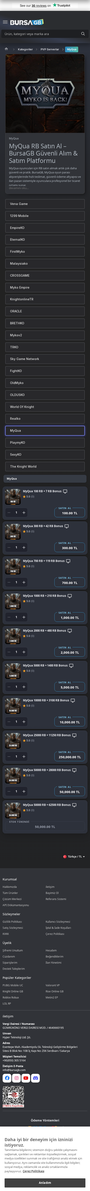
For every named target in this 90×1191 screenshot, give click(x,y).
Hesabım (51, 950)
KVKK (6, 934)
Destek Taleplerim (14, 969)
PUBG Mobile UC (13, 985)
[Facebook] (7, 1078)
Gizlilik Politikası (12, 922)
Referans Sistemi (56, 899)
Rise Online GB (55, 991)
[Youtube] (25, 1078)
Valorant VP (53, 985)
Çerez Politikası (55, 934)
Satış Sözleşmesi (13, 928)
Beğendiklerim (54, 956)
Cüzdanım (9, 956)
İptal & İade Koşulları (58, 928)
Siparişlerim (10, 962)
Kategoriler (25, 49)
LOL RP (7, 1003)
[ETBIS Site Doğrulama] (42, 1096)
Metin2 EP (52, 997)
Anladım (45, 1183)
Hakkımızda (10, 887)
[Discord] (35, 1078)
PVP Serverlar (50, 49)
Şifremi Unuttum (13, 950)
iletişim (50, 887)
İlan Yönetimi (53, 962)
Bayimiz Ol (52, 893)
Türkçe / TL (75, 856)
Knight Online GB (13, 991)
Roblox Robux (11, 997)
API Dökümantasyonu (16, 905)
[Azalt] (9, 512)
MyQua (71, 49)
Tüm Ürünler (10, 893)
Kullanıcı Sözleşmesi (58, 922)
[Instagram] (16, 1078)
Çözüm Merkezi (12, 899)
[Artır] (24, 512)
